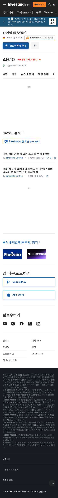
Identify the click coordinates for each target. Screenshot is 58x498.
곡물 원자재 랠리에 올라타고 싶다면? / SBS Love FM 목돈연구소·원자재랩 (28, 170)
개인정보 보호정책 (11, 469)
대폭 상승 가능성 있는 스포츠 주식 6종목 (26, 153)
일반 (5, 74)
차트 (14, 74)
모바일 (6, 347)
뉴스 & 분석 (27, 74)
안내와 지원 (38, 353)
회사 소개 (36, 340)
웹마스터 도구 (10, 360)
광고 (34, 347)
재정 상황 (43, 74)
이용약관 (6, 459)
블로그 (6, 340)
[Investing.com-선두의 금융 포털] (19, 4)
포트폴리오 (8, 353)
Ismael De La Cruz (14, 158)
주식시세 (8, 12)
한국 (38, 12)
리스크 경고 (8, 480)
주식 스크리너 (25, 12)
